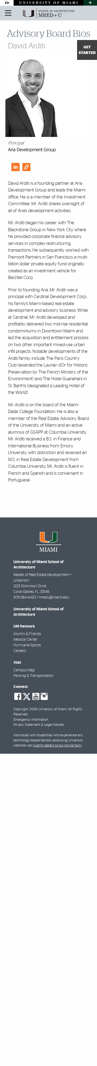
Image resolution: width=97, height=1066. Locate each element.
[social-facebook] (17, 696)
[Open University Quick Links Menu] (90, 3)
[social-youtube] (35, 696)
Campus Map (24, 670)
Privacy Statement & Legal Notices (38, 725)
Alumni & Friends (27, 634)
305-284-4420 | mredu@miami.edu (41, 597)
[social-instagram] (44, 696)
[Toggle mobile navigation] (8, 13)
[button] (85, 1051)
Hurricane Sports (27, 645)
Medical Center (25, 639)
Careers (19, 651)
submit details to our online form (57, 745)
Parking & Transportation (33, 676)
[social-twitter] (26, 696)
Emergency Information (30, 719)
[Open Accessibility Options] (6, 3)
